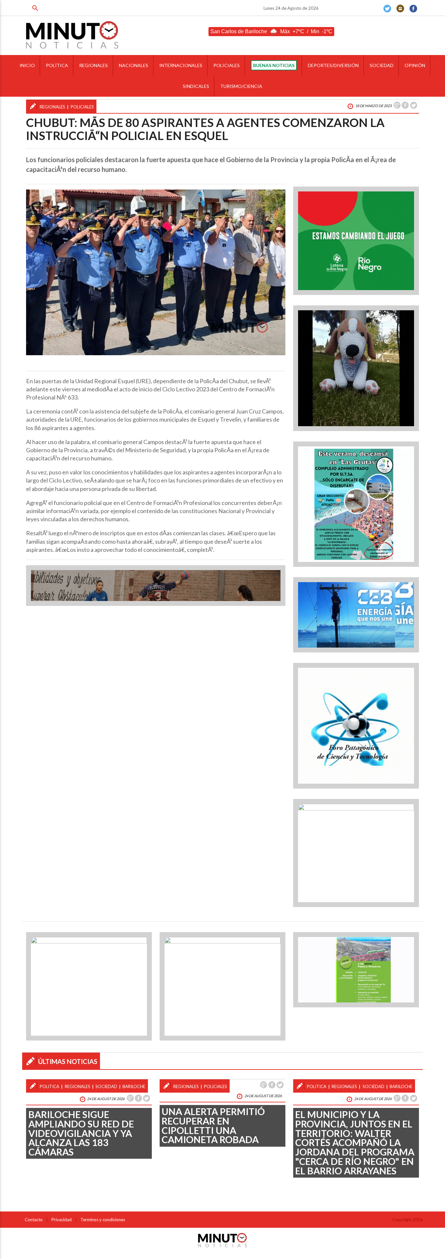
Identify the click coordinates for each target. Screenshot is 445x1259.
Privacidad (61, 1219)
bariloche (133, 1086)
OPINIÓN (415, 65)
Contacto (34, 1219)
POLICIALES (226, 65)
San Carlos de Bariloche (238, 31)
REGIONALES (93, 65)
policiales (82, 106)
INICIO (27, 65)
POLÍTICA (57, 65)
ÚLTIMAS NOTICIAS (67, 1061)
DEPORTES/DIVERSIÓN (333, 65)
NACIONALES (133, 65)
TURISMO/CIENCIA (241, 86)
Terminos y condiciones (102, 1219)
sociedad (106, 1086)
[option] (155, 272)
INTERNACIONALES (180, 65)
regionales (52, 106)
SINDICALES (196, 86)
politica (49, 1086)
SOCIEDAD (382, 65)
